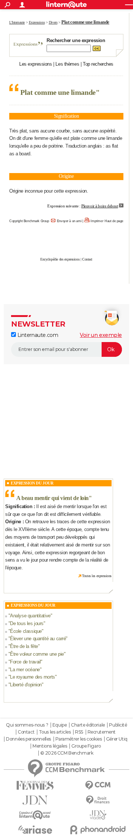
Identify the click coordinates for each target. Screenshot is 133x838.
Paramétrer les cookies (78, 739)
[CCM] (97, 785)
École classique (26, 631)
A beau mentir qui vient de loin (52, 498)
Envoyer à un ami (69, 221)
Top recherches (98, 64)
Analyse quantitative (30, 615)
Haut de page (114, 221)
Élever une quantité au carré (38, 638)
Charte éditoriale (88, 725)
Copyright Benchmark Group (29, 221)
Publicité (118, 725)
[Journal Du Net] (35, 800)
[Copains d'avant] (35, 815)
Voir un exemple (101, 335)
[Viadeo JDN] (97, 815)
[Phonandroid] (97, 829)
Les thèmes (67, 64)
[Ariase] (35, 829)
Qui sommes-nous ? (27, 725)
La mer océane (25, 669)
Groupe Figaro (86, 746)
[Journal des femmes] (35, 785)
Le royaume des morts (32, 677)
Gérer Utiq (116, 739)
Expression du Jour (32, 483)
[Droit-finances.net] (97, 800)
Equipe (59, 725)
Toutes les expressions (97, 576)
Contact (87, 259)
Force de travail (25, 662)
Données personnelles (28, 739)
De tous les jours (27, 623)
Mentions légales (50, 746)
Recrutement (102, 732)
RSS (79, 732)
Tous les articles (55, 732)
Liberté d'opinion (26, 684)
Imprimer (97, 221)
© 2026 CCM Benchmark (66, 753)
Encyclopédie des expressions (59, 259)
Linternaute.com (37, 335)
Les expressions (35, 64)
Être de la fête (24, 646)
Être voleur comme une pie (37, 654)
